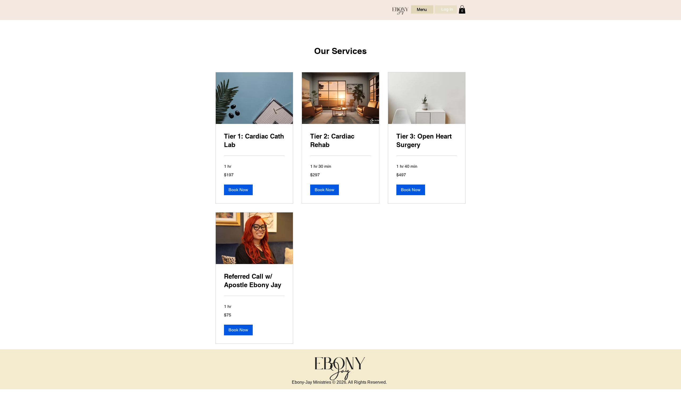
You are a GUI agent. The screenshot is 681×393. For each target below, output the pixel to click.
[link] (254, 140)
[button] (462, 9)
